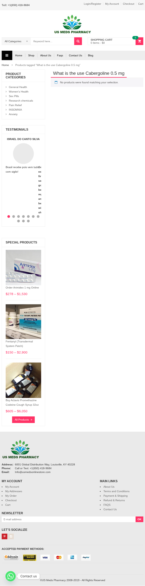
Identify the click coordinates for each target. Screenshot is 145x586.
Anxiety (13, 114)
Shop (31, 55)
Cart (140, 3)
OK (139, 519)
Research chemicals (21, 100)
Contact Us (75, 55)
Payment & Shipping (115, 495)
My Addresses (13, 491)
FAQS (106, 504)
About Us (45, 55)
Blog (90, 55)
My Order (11, 495)
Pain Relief (15, 105)
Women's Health (19, 91)
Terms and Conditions (116, 491)
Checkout (128, 3)
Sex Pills (14, 96)
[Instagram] (11, 536)
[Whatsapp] (10, 576)
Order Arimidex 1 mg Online (22, 287)
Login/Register (92, 3)
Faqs (60, 55)
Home (18, 55)
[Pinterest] (4, 536)
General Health (18, 87)
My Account (112, 3)
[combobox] (16, 41)
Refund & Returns (114, 500)
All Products (22, 419)
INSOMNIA (15, 109)
